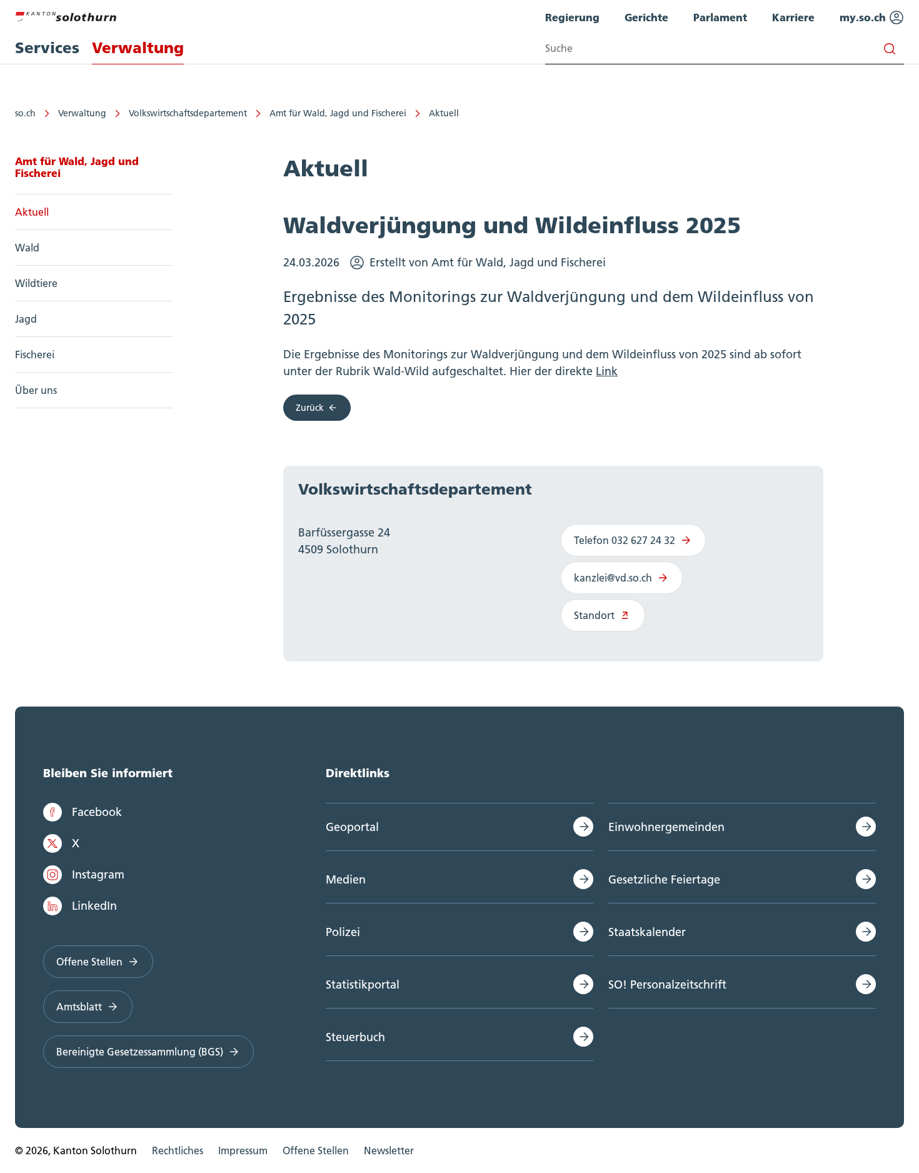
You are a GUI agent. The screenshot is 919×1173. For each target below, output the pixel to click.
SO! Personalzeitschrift (667, 984)
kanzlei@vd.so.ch (613, 577)
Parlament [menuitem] (720, 17)
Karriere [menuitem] (793, 17)
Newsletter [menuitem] (389, 1150)
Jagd (26, 319)
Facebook (97, 812)
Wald (27, 247)
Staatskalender (647, 932)
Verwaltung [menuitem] (138, 48)
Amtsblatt (79, 1006)
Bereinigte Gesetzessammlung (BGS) (139, 1051)
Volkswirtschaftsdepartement (188, 113)
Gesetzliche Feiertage (664, 879)
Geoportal (352, 827)
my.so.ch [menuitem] (864, 17)
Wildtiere (36, 283)
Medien (346, 879)
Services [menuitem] (47, 48)
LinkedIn (94, 906)
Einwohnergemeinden (666, 827)
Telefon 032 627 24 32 (624, 540)
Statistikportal (362, 984)
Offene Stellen (89, 961)
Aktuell (444, 113)
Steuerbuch (355, 1037)
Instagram (98, 874)
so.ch (25, 113)
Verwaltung (82, 113)
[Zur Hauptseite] (65, 15)
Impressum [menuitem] (243, 1150)
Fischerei (34, 354)
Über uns (36, 390)
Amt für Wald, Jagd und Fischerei (337, 113)
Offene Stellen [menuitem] (316, 1150)
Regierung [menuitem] (572, 17)
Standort (594, 615)
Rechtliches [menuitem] (177, 1150)
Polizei (343, 932)
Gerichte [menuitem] (646, 17)
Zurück (310, 407)
